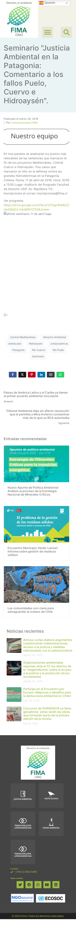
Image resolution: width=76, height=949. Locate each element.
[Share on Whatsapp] (60, 374)
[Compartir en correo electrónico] (51, 374)
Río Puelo (58, 349)
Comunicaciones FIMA (24, 122)
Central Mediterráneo (23, 337)
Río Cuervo (38, 349)
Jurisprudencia (59, 343)
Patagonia (18, 349)
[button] (66, 32)
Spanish (49, 2)
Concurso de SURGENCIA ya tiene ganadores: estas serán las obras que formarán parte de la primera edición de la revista (47, 713)
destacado (14, 343)
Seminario (38, 356)
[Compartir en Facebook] (13, 374)
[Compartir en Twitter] (22, 374)
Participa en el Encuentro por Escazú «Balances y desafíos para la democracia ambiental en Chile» (47, 692)
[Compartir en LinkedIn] (41, 374)
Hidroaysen (35, 343)
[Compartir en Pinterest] (32, 374)
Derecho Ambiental (54, 337)
